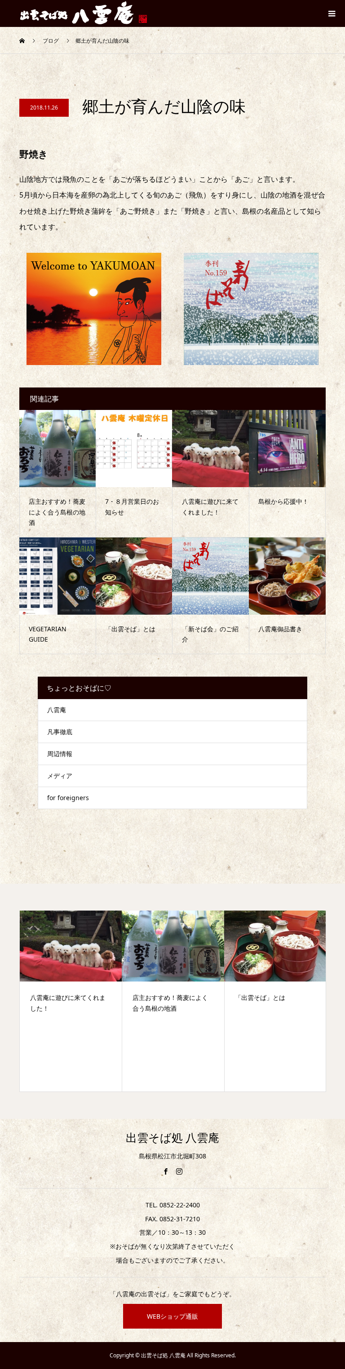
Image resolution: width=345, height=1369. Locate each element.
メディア (59, 775)
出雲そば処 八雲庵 (172, 1138)
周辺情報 (59, 753)
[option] (80, 1001)
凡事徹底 (59, 731)
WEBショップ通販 (172, 1316)
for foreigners (68, 797)
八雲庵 (56, 709)
